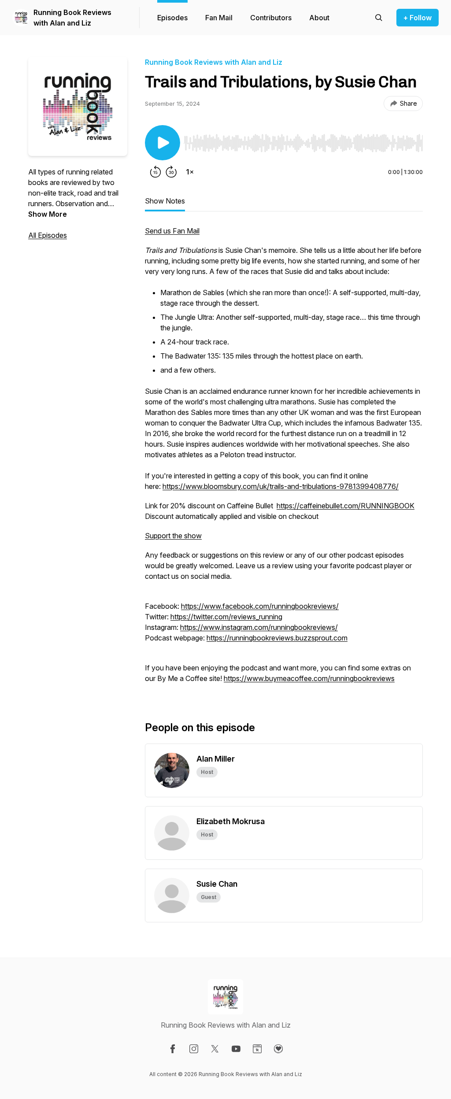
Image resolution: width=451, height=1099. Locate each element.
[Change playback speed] (190, 172)
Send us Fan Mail (172, 230)
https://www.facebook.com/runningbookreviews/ (260, 606)
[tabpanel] (284, 459)
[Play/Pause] (162, 142)
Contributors (271, 17)
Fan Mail (219, 17)
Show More (47, 214)
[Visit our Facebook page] (172, 1048)
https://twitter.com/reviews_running (226, 616)
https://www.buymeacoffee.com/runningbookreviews (309, 678)
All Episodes (47, 235)
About (319, 17)
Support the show (173, 535)
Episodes (172, 17)
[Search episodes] (378, 17)
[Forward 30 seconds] (171, 172)
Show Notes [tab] (165, 200)
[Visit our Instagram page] (193, 1048)
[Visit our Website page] (257, 1048)
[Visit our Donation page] (278, 1048)
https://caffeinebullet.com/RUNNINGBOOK (345, 505)
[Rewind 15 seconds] (155, 172)
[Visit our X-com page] (215, 1048)
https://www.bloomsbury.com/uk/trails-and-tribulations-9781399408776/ (281, 486)
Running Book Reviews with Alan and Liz (72, 17)
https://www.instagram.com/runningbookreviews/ (259, 627)
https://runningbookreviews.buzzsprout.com (277, 637)
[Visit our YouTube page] (236, 1048)
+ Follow (417, 17)
